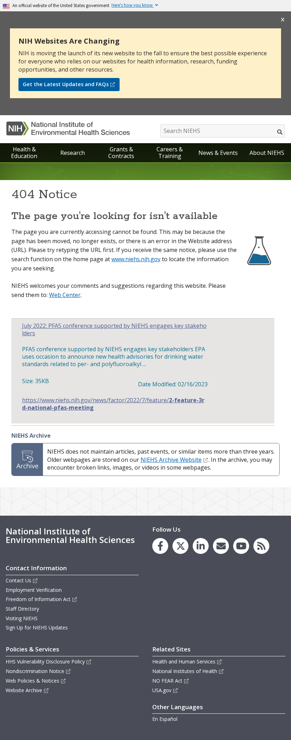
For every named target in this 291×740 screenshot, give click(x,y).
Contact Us (18, 580)
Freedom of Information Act (38, 599)
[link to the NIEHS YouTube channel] (241, 546)
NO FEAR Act (167, 680)
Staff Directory (22, 608)
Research (72, 153)
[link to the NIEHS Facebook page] (160, 546)
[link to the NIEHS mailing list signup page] (221, 546)
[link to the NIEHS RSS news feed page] (261, 546)
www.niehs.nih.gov (135, 259)
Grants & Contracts (121, 152)
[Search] (280, 132)
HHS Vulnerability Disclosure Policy (45, 661)
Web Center (65, 295)
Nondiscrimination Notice (35, 671)
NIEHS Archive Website (171, 460)
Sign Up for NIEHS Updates (37, 627)
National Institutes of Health (184, 671)
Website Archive (24, 690)
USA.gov (161, 690)
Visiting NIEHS (22, 618)
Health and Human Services (183, 661)
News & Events (218, 153)
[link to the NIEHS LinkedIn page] (201, 546)
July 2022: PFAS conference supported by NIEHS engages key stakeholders (114, 329)
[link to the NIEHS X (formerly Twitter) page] (180, 546)
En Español (164, 719)
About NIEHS (266, 153)
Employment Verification (34, 590)
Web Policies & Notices (32, 680)
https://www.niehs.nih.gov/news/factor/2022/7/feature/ (113, 404)
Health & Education (24, 152)
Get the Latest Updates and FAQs (66, 84)
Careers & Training (170, 152)
